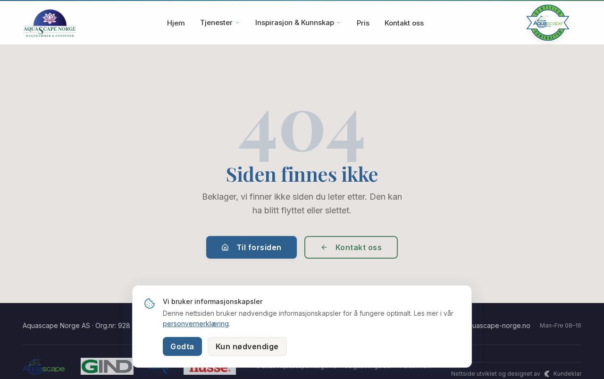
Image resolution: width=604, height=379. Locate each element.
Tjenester (216, 22)
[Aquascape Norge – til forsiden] (49, 23)
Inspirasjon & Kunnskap (294, 22)
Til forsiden (259, 247)
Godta (182, 346)
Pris (363, 22)
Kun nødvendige (247, 346)
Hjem (176, 22)
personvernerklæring (196, 324)
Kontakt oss (404, 22)
